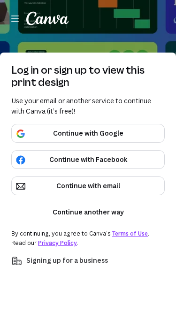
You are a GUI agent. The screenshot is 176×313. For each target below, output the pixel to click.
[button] (88, 261)
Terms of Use (130, 233)
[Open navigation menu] (15, 18)
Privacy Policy (57, 243)
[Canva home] (47, 18)
